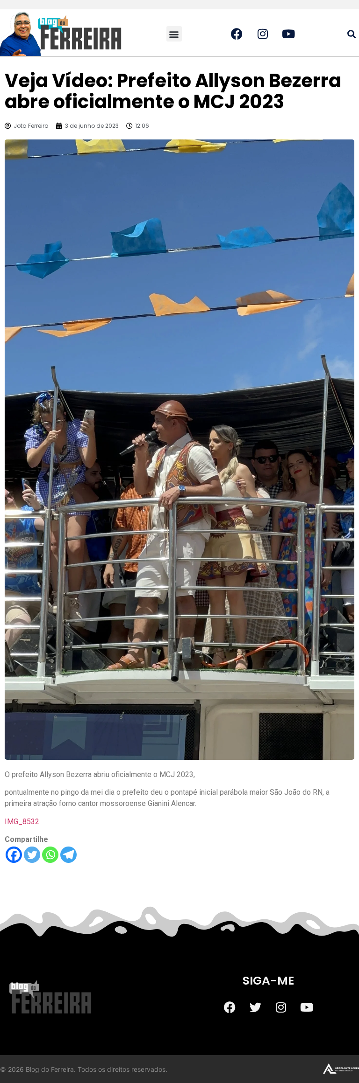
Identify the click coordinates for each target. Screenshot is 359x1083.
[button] (174, 34)
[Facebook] (14, 855)
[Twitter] (32, 855)
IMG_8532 (22, 821)
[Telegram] (68, 855)
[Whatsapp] (50, 855)
